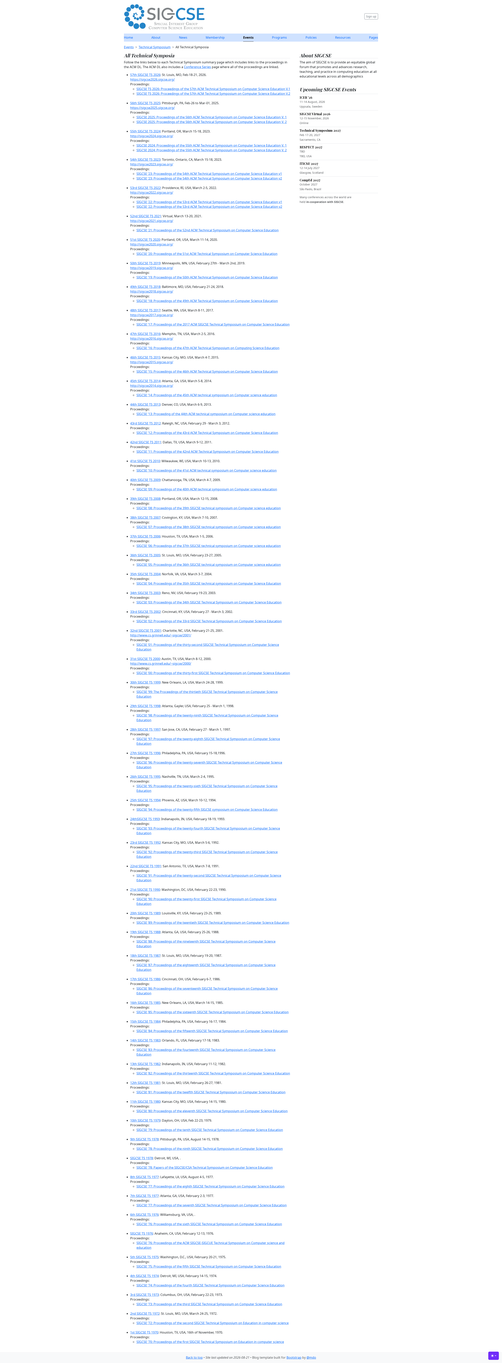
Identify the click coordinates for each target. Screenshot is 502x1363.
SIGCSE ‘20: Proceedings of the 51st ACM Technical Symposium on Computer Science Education (206, 254)
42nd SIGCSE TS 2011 (145, 442)
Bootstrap (293, 1357)
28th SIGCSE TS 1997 (145, 729)
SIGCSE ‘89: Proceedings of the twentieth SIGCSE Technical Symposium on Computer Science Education (212, 922)
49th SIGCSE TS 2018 (145, 287)
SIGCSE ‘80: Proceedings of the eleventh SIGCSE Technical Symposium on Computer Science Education (212, 1111)
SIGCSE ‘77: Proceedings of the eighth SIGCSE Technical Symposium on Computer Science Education (210, 1186)
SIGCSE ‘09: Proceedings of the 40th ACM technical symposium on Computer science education (206, 489)
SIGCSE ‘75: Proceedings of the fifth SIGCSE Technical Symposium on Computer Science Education (208, 1266)
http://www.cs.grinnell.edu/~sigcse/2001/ (160, 635)
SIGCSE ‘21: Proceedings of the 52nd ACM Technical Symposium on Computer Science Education (207, 230)
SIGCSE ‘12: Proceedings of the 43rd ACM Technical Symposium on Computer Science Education (207, 433)
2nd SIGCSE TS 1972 (144, 1313)
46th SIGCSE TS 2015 (145, 357)
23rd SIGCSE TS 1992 (145, 842)
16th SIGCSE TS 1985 (145, 1003)
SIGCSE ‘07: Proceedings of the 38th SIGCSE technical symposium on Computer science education (208, 527)
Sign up (371, 16)
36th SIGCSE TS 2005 (145, 555)
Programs (279, 37)
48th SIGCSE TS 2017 (145, 310)
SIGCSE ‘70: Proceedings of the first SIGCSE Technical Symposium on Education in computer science (210, 1342)
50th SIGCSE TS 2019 (145, 263)
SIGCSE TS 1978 (141, 1158)
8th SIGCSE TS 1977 (144, 1177)
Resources (343, 37)
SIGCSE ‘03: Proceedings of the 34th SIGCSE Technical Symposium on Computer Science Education (209, 602)
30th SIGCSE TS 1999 (145, 682)
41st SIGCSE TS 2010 (145, 461)
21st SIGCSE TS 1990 (145, 889)
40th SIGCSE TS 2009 (145, 480)
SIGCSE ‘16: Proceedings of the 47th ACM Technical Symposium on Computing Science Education (207, 348)
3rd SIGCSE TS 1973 (144, 1295)
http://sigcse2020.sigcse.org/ (151, 244)
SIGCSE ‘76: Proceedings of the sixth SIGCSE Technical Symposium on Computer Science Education (209, 1224)
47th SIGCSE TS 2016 (145, 334)
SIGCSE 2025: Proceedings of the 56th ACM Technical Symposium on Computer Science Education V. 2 (211, 122)
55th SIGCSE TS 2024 (145, 131)
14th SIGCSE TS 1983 (145, 1040)
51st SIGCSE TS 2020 (145, 239)
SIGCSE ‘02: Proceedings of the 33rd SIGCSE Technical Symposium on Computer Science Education (209, 621)
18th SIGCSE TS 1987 (145, 955)
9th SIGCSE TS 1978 (144, 1139)
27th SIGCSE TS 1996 (145, 753)
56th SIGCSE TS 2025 (145, 103)
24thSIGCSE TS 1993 (145, 819)
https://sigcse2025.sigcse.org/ (152, 108)
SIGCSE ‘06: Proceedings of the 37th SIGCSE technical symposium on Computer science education (208, 546)
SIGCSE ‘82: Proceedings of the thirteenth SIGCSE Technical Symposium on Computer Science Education (213, 1073)
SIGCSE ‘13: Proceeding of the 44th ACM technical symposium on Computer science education (206, 414)
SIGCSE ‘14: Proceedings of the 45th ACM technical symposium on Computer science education (206, 395)
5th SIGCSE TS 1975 (144, 1257)
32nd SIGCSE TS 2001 (145, 630)
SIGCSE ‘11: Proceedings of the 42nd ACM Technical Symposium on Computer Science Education (207, 451)
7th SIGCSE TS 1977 (144, 1196)
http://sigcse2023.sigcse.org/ (151, 164)
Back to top (194, 1357)
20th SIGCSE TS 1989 (145, 913)
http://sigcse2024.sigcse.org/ (151, 136)
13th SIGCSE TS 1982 (145, 1064)
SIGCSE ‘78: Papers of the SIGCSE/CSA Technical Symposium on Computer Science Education (204, 1167)
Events (248, 37)
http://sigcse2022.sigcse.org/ (151, 192)
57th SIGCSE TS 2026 (145, 75)
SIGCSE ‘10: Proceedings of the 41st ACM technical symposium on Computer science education (206, 470)
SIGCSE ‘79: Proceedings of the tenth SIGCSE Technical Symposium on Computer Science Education (209, 1130)
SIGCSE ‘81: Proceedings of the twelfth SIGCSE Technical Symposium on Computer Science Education (211, 1092)
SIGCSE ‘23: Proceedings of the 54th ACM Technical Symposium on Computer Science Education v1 (209, 174)
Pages (373, 37)
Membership (215, 37)
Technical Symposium (155, 47)
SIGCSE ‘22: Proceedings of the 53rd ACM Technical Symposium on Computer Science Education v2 (209, 206)
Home (128, 37)
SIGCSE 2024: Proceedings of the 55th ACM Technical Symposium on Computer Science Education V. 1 (211, 145)
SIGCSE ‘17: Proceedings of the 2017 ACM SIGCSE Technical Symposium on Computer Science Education (213, 324)
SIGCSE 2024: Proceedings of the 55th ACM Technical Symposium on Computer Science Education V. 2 (211, 150)
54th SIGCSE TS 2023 (145, 159)
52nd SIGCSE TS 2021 (145, 216)
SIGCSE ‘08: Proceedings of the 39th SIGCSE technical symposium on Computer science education (208, 508)
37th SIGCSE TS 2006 (145, 536)
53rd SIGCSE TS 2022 (145, 188)
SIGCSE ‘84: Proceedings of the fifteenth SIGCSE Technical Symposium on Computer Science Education (212, 1031)
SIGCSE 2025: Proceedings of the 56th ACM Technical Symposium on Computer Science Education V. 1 (211, 117)
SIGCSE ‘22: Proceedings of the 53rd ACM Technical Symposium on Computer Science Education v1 (209, 202)
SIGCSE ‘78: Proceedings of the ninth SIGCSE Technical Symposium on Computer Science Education (209, 1149)
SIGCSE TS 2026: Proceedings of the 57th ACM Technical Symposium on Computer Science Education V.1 (213, 89)
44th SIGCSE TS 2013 (145, 404)
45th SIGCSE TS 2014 (145, 381)
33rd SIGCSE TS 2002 (145, 612)
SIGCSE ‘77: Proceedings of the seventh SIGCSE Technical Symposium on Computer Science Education (211, 1205)
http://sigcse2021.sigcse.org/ (151, 221)
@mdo (311, 1357)
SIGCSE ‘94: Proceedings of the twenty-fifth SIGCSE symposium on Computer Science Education (207, 809)
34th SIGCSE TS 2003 (145, 593)
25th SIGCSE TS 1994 (145, 800)
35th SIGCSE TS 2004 (145, 574)
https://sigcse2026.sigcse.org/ (152, 79)
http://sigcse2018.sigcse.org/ (151, 291)
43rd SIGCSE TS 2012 (145, 423)
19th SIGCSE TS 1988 (145, 932)
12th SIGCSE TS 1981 (145, 1083)
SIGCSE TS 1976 (141, 1233)
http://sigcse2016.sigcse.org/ (151, 338)
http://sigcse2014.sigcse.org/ (151, 385)
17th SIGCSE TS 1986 (145, 979)
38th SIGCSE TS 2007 (145, 517)
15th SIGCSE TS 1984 (145, 1021)
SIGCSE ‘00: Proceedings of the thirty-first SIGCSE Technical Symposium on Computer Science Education (213, 673)
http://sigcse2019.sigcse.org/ (151, 268)
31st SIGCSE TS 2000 (145, 659)
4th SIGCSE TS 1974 (144, 1276)
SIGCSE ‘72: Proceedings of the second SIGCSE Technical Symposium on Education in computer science (212, 1323)
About (155, 37)
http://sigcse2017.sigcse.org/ (151, 315)
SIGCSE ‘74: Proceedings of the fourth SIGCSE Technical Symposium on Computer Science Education (210, 1285)
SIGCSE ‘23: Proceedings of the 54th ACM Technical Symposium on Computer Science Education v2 (209, 178)
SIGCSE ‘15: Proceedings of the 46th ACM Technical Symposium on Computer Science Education (207, 371)
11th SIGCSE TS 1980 (145, 1101)
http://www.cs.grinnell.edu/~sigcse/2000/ (160, 663)
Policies (311, 37)
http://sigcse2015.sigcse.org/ (151, 362)
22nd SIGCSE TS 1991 (145, 866)
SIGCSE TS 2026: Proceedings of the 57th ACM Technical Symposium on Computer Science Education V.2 (213, 93)
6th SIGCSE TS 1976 (144, 1214)
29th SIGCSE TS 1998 (145, 706)
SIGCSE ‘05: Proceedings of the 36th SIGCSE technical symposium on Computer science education (208, 564)
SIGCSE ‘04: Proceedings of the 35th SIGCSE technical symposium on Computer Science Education (208, 583)
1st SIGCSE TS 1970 (144, 1332)
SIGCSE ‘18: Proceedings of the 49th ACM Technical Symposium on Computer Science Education (207, 301)
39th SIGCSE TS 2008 (145, 499)
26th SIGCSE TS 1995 (145, 776)
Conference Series (197, 67)
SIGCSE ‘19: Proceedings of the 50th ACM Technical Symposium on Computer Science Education (207, 277)
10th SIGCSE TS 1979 (145, 1120)
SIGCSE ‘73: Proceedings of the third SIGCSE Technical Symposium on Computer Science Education (209, 1304)
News (183, 37)
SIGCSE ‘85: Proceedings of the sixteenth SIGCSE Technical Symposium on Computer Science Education (212, 1012)
